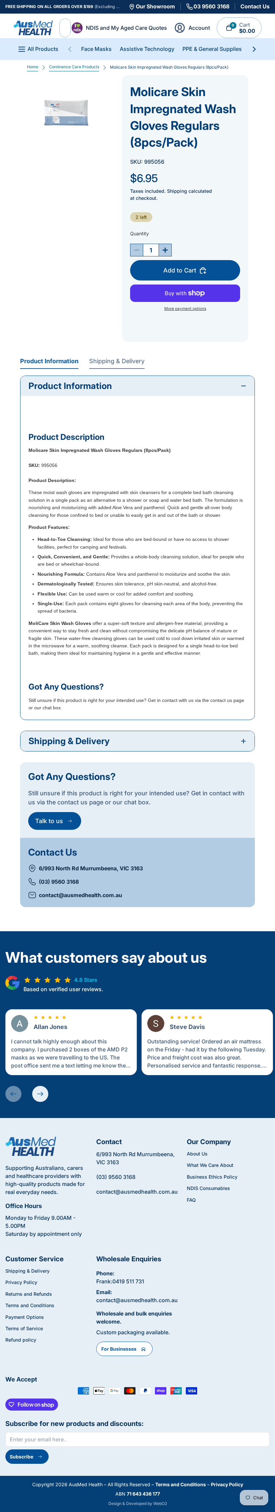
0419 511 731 (128, 1281)
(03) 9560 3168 (59, 881)
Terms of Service (24, 1328)
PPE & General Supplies (212, 49)
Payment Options (24, 1317)
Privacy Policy (21, 1282)
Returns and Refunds (28, 1294)
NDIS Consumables (208, 1188)
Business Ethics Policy (212, 1177)
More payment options (185, 308)
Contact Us (255, 6)
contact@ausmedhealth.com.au (80, 895)
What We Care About (210, 1165)
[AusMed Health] (30, 1146)
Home (32, 66)
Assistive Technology (147, 49)
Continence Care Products (74, 66)
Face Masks (96, 49)
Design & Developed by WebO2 (137, 1503)
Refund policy (20, 1340)
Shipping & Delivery (117, 361)
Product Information (49, 361)
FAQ (191, 1200)
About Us (197, 1154)
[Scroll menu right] (254, 49)
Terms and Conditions (29, 1305)
